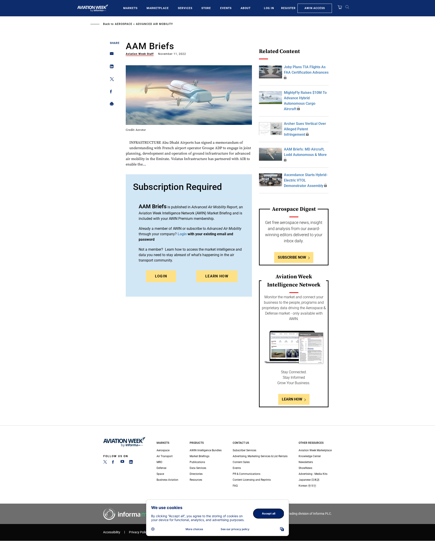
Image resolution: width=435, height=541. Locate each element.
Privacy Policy (138, 532)
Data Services (198, 468)
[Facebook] (114, 462)
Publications (197, 462)
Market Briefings (199, 456)
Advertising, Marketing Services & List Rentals (260, 456)
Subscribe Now (292, 257)
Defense (161, 468)
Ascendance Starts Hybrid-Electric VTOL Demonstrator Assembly (306, 180)
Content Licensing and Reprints (252, 479)
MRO (159, 462)
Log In (269, 8)
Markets (130, 8)
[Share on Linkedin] (110, 67)
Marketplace (158, 8)
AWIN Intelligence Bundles (206, 450)
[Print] (110, 105)
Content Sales (241, 462)
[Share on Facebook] (110, 92)
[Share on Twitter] (110, 80)
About (246, 8)
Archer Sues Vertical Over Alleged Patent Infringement (305, 129)
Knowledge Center (310, 456)
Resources (196, 479)
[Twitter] (105, 462)
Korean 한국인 (307, 485)
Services (185, 8)
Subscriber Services (244, 450)
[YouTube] (122, 462)
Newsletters (306, 462)
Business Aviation (167, 479)
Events (226, 8)
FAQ (235, 485)
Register (288, 8)
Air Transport (165, 456)
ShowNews (305, 468)
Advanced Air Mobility (154, 24)
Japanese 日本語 (309, 479)
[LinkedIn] (131, 462)
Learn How (216, 276)
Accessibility (111, 532)
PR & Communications (246, 473)
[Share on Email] (110, 55)
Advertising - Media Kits (313, 473)
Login (161, 276)
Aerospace (123, 24)
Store (206, 8)
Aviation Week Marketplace (315, 450)
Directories (196, 473)
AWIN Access (314, 8)
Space (160, 473)
